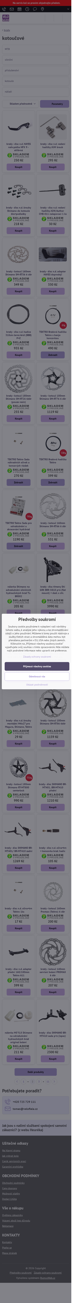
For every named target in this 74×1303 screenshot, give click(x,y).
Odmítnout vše (37, 676)
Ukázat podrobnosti (37, 684)
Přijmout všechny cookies (37, 666)
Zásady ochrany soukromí (37, 656)
